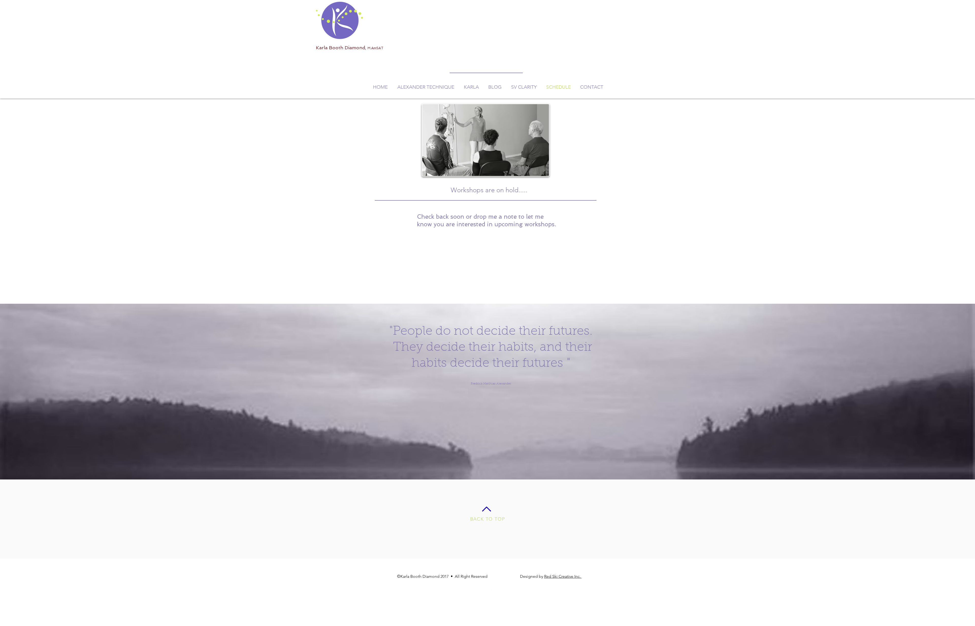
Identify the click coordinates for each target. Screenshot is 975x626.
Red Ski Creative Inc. (563, 576)
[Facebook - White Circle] (476, 593)
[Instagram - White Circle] (489, 593)
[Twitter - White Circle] (502, 593)
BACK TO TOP (487, 519)
